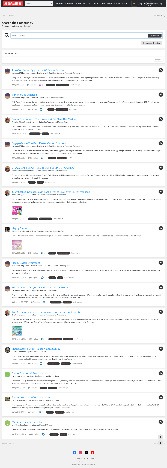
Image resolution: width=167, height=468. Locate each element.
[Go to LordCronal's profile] (7, 423)
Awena (14, 231)
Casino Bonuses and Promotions (50, 97)
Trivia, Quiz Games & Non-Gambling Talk (48, 231)
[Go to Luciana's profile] (7, 374)
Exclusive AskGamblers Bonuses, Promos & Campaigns (59, 73)
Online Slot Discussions (47, 290)
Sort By (158, 60)
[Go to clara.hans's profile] (7, 398)
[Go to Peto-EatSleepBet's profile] (7, 120)
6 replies (33, 109)
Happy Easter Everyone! (26, 262)
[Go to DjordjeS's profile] (7, 350)
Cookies (90, 459)
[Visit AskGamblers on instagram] (80, 452)
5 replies (36, 302)
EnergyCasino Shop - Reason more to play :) (37, 348)
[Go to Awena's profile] (7, 229)
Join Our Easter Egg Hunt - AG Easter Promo (38, 70)
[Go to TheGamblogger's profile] (7, 193)
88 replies (35, 434)
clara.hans (16, 400)
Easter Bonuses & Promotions (29, 373)
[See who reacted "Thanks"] (40, 85)
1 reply (32, 412)
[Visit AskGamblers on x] (86, 452)
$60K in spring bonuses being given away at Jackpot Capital (46, 311)
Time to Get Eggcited (24, 94)
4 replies (33, 363)
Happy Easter (19, 228)
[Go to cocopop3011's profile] (7, 71)
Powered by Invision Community (83, 464)
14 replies (34, 253)
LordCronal (16, 425)
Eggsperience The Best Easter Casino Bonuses (39, 143)
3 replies (34, 339)
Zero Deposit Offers (43, 425)
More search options (152, 43)
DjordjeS (15, 352)
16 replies (34, 158)
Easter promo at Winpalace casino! (32, 397)
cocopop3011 (17, 73)
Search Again (155, 36)
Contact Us (80, 459)
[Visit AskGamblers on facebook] (74, 452)
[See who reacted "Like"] (41, 109)
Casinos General (39, 352)
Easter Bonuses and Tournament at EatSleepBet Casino (44, 119)
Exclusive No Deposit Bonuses (46, 400)
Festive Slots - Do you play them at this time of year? (42, 287)
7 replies (32, 85)
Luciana (15, 376)
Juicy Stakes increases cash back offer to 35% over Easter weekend (51, 191)
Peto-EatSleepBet (19, 122)
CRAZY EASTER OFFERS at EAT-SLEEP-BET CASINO (43, 167)
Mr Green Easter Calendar (27, 421)
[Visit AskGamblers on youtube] (92, 452)
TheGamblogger (18, 195)
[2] (161, 4)
